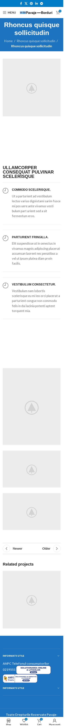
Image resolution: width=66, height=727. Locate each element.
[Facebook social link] (21, 3)
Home (8, 41)
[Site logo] (36, 12)
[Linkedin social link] (36, 3)
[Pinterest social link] (31, 3)
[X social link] (26, 3)
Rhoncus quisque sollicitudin (36, 41)
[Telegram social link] (41, 3)
